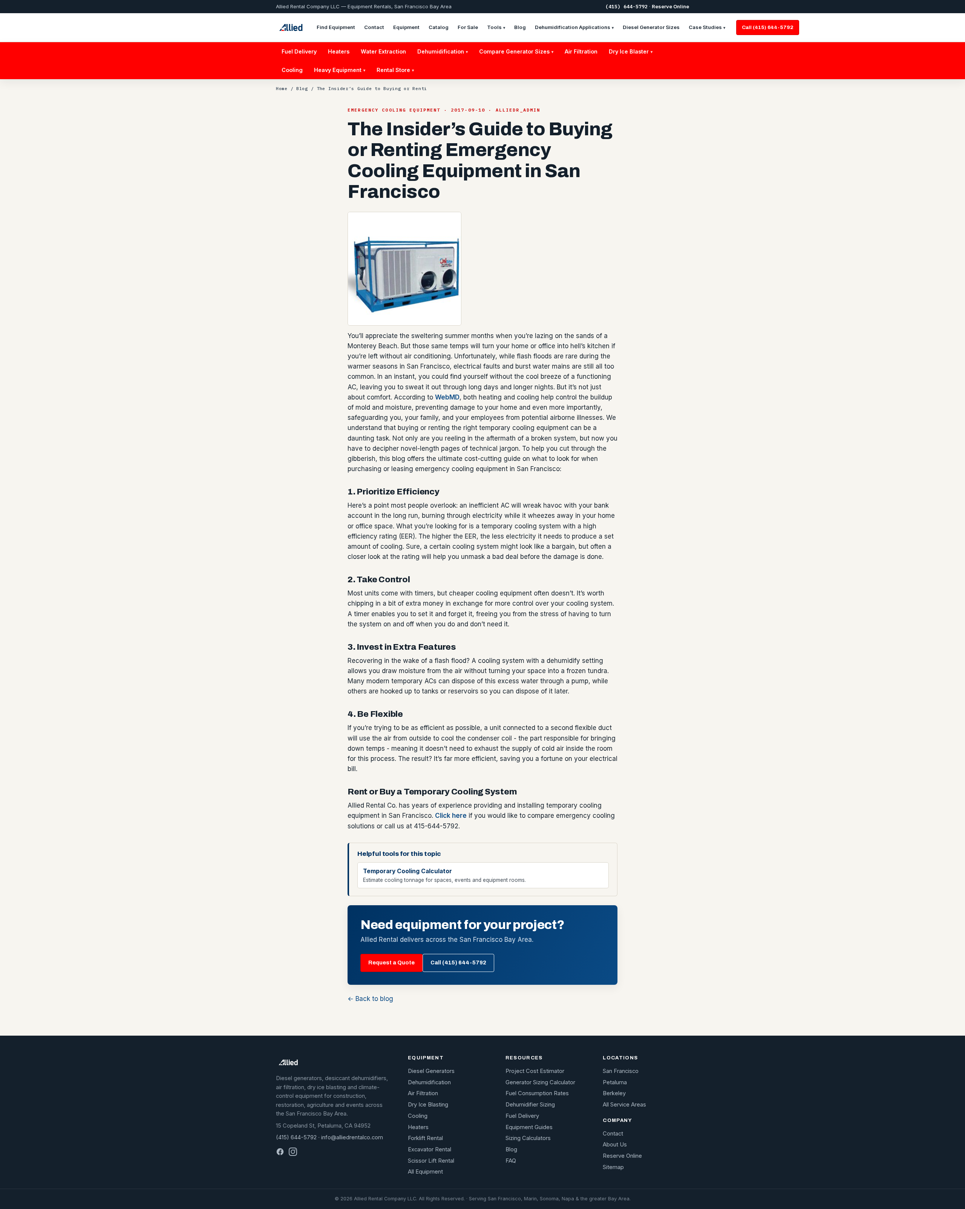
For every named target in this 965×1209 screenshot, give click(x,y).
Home (282, 88)
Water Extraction (383, 51)
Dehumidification (442, 51)
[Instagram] (293, 1152)
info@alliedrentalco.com (352, 1137)
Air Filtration (581, 51)
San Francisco (621, 1071)
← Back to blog (370, 998)
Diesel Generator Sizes (651, 27)
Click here (451, 815)
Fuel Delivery (299, 51)
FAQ (510, 1160)
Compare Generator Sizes (516, 51)
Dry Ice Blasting (428, 1104)
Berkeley (614, 1093)
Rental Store (395, 70)
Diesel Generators (431, 1071)
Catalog (439, 27)
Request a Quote (391, 963)
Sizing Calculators (528, 1138)
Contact (374, 27)
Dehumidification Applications (574, 27)
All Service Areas (624, 1104)
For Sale (468, 27)
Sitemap (613, 1167)
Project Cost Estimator (534, 1071)
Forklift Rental (425, 1138)
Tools (496, 27)
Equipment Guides (529, 1127)
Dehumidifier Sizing (530, 1104)
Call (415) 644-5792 (767, 27)
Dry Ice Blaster (631, 51)
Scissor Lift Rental (431, 1160)
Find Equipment (336, 27)
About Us (615, 1144)
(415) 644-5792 (626, 6)
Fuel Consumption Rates (537, 1093)
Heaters (338, 51)
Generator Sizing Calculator (540, 1082)
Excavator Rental (429, 1149)
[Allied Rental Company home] (291, 27)
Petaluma (615, 1082)
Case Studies (707, 27)
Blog (520, 27)
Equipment (406, 27)
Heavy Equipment (339, 70)
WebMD (447, 397)
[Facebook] (280, 1152)
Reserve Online (670, 6)
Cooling (292, 70)
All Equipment (425, 1171)
